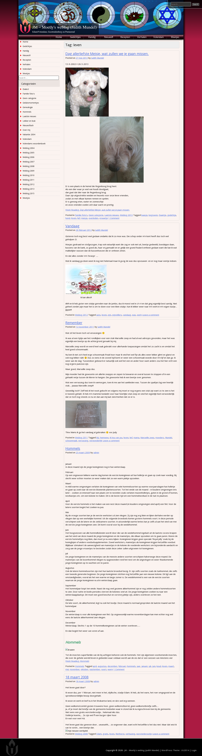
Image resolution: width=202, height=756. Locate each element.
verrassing (83, 440)
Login (194, 750)
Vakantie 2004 (29, 134)
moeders (159, 437)
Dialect (26, 89)
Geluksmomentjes (31, 102)
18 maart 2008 (76, 677)
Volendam (158, 37)
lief (78, 218)
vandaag (127, 314)
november (75, 669)
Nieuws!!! (108, 37)
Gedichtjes (75, 37)
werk (139, 314)
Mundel (168, 437)
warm (110, 669)
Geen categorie (96, 215)
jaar (138, 666)
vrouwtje (103, 218)
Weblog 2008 (81, 733)
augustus (102, 666)
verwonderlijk (95, 440)
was (134, 314)
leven (73, 218)
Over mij (26, 130)
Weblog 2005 (28, 152)
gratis (105, 733)
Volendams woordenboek (34, 143)
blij (97, 437)
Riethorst (120, 733)
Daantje (162, 215)
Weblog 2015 (28, 193)
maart (171, 666)
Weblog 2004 (28, 148)
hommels (131, 666)
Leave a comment (150, 314)
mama (136, 437)
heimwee (104, 437)
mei (67, 669)
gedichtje (171, 215)
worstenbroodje (144, 733)
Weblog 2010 (28, 175)
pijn (109, 314)
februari (122, 666)
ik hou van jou (116, 437)
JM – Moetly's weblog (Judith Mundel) (64, 27)
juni (153, 666)
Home (59, 37)
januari (144, 666)
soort (103, 669)
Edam (99, 733)
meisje (84, 218)
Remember (73, 322)
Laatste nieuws (111, 215)
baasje (144, 215)
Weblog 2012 (81, 314)
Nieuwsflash (28, 125)
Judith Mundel (97, 57)
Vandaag (72, 226)
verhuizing (130, 733)
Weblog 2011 (81, 437)
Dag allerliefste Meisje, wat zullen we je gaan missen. (107, 53)
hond (67, 218)
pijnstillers (117, 314)
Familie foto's (81, 215)
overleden (93, 218)
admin (96, 452)
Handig (92, 37)
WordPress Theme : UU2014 (175, 750)
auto (98, 314)
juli (150, 666)
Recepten (125, 37)
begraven (153, 215)
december (112, 666)
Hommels (72, 448)
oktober (84, 669)
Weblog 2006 (28, 157)
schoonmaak (71, 440)
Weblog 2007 (28, 161)
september (94, 669)
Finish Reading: (97, 209)
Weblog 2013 (126, 215)
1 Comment (113, 218)
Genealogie (28, 107)
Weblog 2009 (28, 170)
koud (159, 666)
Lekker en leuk (29, 121)
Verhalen (141, 37)
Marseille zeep (147, 437)
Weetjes (175, 37)
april (95, 666)
